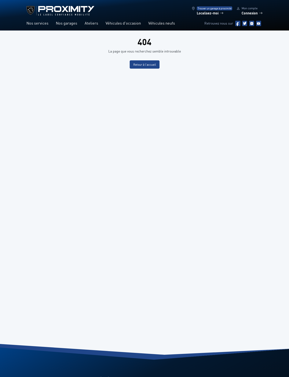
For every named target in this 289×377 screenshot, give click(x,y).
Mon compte (249, 8)
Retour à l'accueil (144, 64)
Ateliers (91, 23)
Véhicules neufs (161, 23)
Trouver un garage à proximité (214, 8)
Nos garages (66, 23)
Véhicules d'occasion (123, 23)
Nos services (37, 23)
